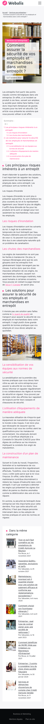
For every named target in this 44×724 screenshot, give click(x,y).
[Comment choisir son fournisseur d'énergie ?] (11, 609)
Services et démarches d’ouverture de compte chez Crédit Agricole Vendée (27, 687)
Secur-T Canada (12, 284)
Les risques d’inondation (18, 133)
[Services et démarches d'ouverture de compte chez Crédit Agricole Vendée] (11, 685)
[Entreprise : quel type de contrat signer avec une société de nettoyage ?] (11, 625)
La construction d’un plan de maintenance (20, 157)
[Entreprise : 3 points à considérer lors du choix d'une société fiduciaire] (11, 667)
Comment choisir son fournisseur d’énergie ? (26, 608)
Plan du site (30, 719)
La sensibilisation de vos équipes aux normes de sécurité (23, 147)
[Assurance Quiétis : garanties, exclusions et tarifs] (11, 564)
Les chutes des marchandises (20, 135)
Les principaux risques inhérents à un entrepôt (21, 128)
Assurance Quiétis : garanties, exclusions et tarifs (28, 564)
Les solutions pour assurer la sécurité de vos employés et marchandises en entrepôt (22, 140)
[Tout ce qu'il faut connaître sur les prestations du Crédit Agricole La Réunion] (11, 543)
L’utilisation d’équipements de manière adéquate (24, 152)
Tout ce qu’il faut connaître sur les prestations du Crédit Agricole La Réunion (26, 545)
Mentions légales (15, 719)
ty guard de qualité (21, 314)
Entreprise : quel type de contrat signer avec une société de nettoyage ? (25, 627)
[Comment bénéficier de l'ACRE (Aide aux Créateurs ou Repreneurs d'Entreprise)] (11, 646)
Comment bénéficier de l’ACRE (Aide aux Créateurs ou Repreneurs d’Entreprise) (27, 648)
